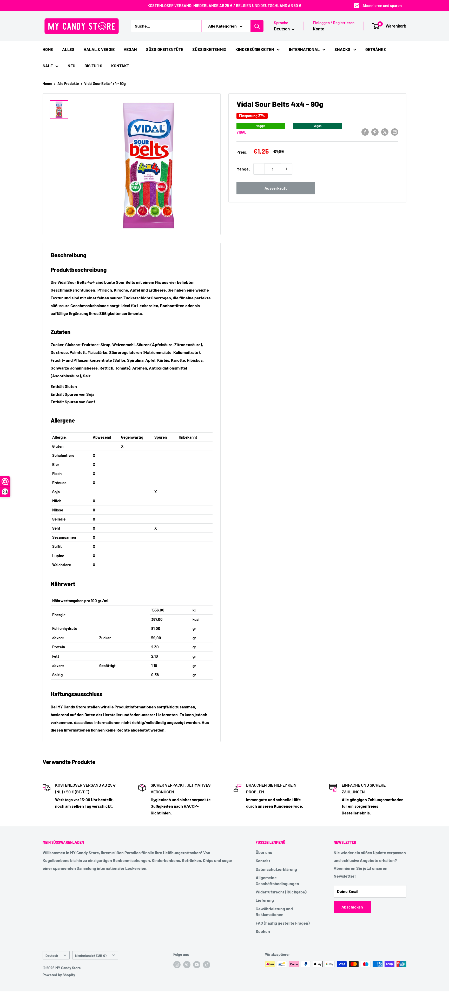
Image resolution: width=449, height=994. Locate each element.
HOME (48, 49)
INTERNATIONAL (304, 49)
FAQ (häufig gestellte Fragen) (283, 922)
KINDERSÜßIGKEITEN (254, 49)
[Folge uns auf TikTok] (206, 964)
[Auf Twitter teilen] (384, 132)
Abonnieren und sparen (382, 5)
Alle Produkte (68, 83)
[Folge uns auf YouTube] (196, 964)
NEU (71, 65)
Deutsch (51, 955)
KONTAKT (120, 65)
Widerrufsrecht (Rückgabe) (281, 891)
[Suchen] (256, 26)
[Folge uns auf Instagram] (177, 964)
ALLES (68, 49)
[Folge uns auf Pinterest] (186, 964)
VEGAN (130, 49)
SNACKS (342, 49)
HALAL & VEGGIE (99, 49)
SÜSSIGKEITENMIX (209, 49)
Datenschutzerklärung (276, 869)
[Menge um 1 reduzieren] (259, 168)
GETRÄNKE (375, 49)
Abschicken (352, 906)
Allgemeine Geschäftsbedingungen (277, 880)
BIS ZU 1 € (93, 65)
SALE (48, 65)
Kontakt (263, 860)
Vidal (241, 132)
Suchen (263, 931)
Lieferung (265, 900)
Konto (318, 28)
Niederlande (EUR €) (91, 955)
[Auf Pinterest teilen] (375, 132)
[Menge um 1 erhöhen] (286, 168)
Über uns (264, 852)
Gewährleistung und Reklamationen (274, 911)
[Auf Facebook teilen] (365, 132)
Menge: (243, 168)
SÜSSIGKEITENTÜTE (164, 49)
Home (47, 83)
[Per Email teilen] (394, 132)
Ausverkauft (276, 188)
